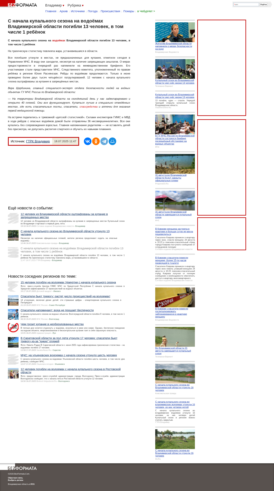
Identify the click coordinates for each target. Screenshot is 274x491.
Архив (64, 11)
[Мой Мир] (112, 141)
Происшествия (110, 11)
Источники (78, 11)
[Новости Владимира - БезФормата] (19, 4)
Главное (50, 11)
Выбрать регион (15, 480)
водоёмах (58, 40)
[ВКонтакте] (87, 141)
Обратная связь (15, 478)
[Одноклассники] (96, 141)
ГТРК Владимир (38, 141)
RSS (33, 484)
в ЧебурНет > (146, 11)
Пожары (128, 11)
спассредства (89, 106)
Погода (93, 11)
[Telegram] (104, 141)
